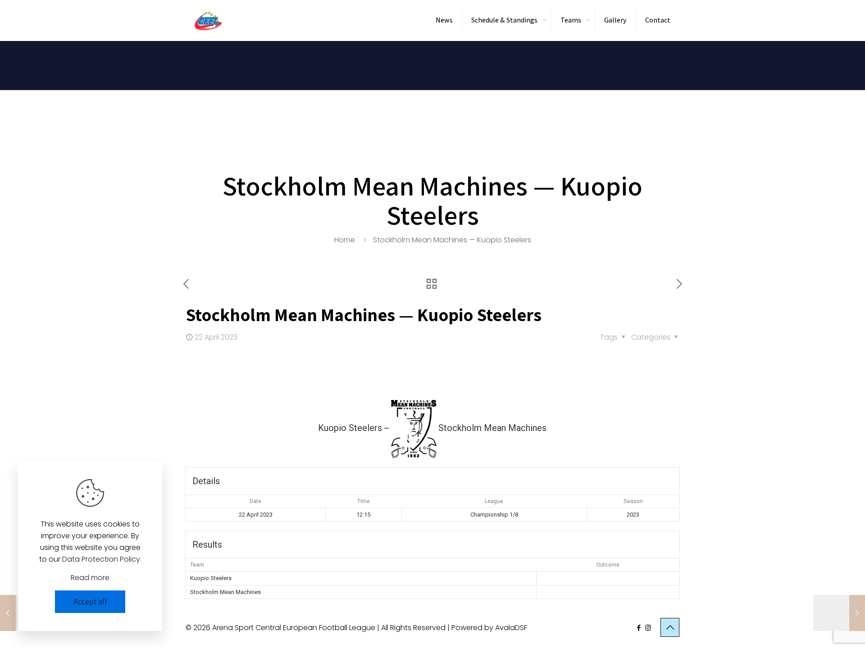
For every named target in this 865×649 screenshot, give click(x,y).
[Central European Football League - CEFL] (208, 20)
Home (344, 240)
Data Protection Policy (101, 559)
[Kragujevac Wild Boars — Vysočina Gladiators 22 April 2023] (839, 613)
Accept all (90, 601)
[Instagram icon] (648, 627)
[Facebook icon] (638, 627)
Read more (90, 577)
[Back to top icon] (669, 627)
